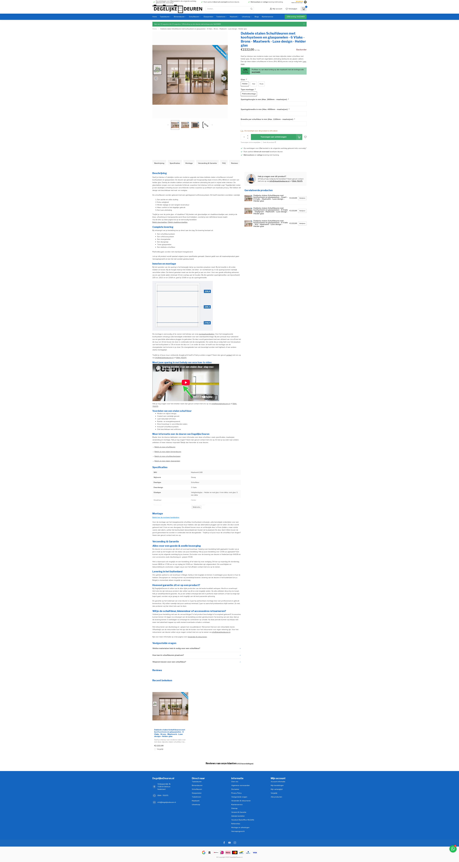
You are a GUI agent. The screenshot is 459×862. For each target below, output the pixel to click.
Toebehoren (220, 17)
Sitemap (234, 808)
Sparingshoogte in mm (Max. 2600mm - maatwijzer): (265, 99)
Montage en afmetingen (240, 827)
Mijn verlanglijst (277, 789)
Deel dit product (268, 142)
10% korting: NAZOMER (296, 17)
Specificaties (175, 163)
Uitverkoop (246, 17)
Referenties (235, 824)
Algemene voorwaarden (240, 785)
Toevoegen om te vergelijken (250, 142)
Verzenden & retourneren (241, 801)
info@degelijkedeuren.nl (164, 358)
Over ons (234, 781)
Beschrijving (159, 163)
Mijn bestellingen (277, 785)
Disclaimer (235, 789)
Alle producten (276, 797)
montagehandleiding (206, 334)
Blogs (257, 17)
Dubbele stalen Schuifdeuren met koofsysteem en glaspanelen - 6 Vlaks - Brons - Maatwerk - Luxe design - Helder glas (203, 29)
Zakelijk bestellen (238, 816)
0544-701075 (181, 358)
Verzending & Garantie (207, 163)
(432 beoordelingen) (245, 764)
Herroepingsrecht (238, 831)
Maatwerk (234, 17)
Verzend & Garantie (238, 812)
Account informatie (278, 781)
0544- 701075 (162, 795)
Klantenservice (267, 17)
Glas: (244, 79)
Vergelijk (160, 749)
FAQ (224, 163)
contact (229, 355)
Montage (189, 163)
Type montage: (248, 89)
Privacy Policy (236, 793)
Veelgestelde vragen (239, 797)
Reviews (234, 163)
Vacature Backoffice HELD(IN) (242, 820)
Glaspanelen (208, 17)
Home (154, 17)
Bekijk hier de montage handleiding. (165, 517)
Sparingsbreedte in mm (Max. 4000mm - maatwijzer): (265, 109)
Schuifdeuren (194, 17)
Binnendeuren (179, 17)
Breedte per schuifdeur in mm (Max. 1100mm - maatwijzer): (268, 119)
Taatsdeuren (164, 17)
